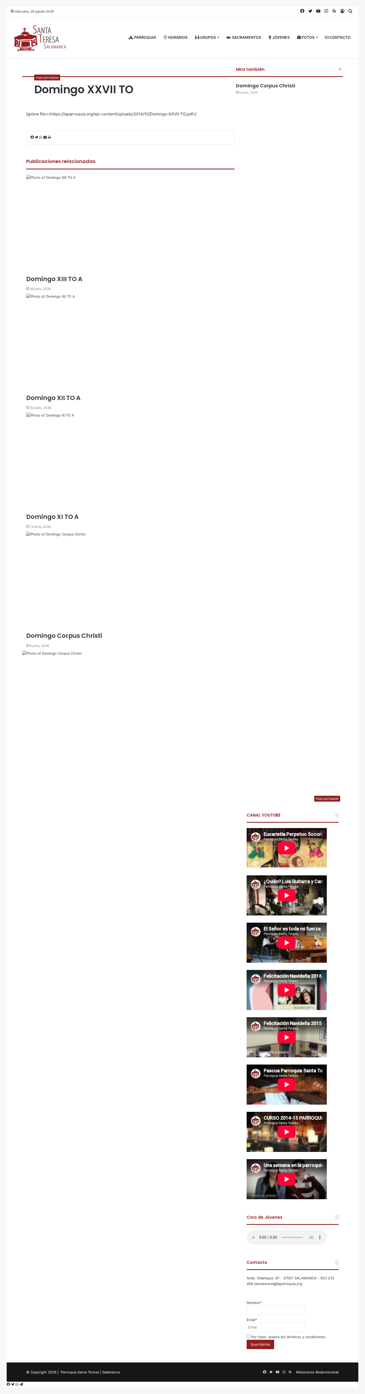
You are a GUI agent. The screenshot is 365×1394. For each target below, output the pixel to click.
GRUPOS (207, 37)
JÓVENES (280, 37)
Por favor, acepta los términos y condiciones (287, 1337)
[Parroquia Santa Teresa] (40, 37)
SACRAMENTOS (246, 37)
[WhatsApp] (17, 1384)
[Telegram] (21, 1384)
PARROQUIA (144, 37)
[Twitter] (13, 1384)
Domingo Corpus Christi (265, 85)
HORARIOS (177, 37)
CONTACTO (340, 37)
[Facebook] (9, 1384)
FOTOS (307, 37)
